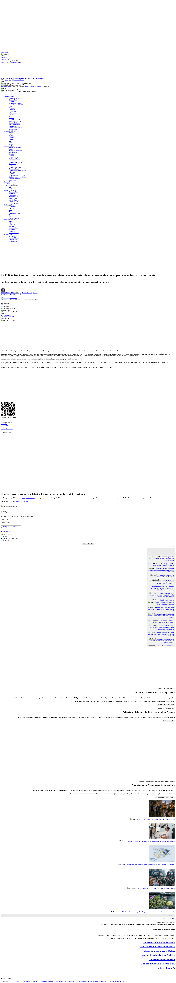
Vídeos (32, 86)
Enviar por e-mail (6, 315)
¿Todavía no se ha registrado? (9, 526)
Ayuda (19, 981)
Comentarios (13, 298)
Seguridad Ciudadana (7, 429)
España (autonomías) (15, 178)
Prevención (4, 424)
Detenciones (4, 425)
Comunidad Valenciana (15, 162)
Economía (7, 182)
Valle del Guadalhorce (15, 127)
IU (9, 211)
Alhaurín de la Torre (15, 98)
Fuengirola (12, 108)
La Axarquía (12, 111)
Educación (12, 224)
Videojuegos (12, 229)
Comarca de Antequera (15, 103)
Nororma (11, 118)
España (6, 146)
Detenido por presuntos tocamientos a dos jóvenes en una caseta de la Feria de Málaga (161, 558)
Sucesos (11, 221)
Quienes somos (35, 981)
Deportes (7, 183)
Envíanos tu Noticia (46, 981)
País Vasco (12, 172)
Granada (11, 137)
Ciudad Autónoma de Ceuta (17, 175)
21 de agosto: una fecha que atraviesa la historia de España (165, 576)
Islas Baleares (13, 152)
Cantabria (11, 155)
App (10, 80)
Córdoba (11, 136)
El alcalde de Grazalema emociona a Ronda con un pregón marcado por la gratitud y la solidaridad (161, 581)
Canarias (11, 154)
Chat (2, 80)
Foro (6, 80)
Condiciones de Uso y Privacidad (77, 981)
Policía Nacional (13, 196)
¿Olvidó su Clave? (6, 531)
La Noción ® (4, 981)
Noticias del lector (14, 238)
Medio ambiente (13, 228)
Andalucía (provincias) (15, 147)
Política (6, 205)
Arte (10, 187)
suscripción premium (28, 498)
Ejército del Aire (13, 201)
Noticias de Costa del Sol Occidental (158, 964)
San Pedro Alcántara (18, 86)
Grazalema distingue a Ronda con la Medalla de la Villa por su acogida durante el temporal (162, 640)
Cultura (11, 188)
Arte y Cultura (8, 185)
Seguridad (7, 190)
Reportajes (12, 236)
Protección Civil (13, 192)
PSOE (10, 216)
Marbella (11, 114)
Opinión (7, 234)
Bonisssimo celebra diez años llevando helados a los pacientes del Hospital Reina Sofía (161, 570)
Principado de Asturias (15, 150)
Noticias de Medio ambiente (162, 959)
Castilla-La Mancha (14, 159)
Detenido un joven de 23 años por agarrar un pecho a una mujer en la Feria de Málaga (161, 634)
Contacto (55, 981)
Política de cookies (93, 981)
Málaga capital (13, 113)
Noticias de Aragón (166, 968)
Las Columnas (13, 239)
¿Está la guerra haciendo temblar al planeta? (167, 600)
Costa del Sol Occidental (16, 105)
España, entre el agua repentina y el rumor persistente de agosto (165, 603)
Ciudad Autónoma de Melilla (17, 177)
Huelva (11, 139)
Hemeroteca (45, 86)
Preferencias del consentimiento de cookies (111, 981)
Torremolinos (12, 126)
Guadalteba (12, 109)
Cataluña (11, 160)
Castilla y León (13, 157)
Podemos (11, 208)
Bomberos (12, 193)
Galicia (11, 165)
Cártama (11, 101)
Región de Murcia (14, 169)
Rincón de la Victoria (15, 119)
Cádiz (10, 134)
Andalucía (7, 131)
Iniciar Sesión (5, 59)
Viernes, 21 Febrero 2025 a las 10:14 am (12, 294)
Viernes (3, 427)
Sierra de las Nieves (14, 124)
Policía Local (12, 195)
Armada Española (14, 200)
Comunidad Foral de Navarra (17, 170)
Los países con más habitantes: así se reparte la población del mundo (163, 564)
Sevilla (11, 144)
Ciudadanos (12, 206)
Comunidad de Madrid (15, 167)
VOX (10, 210)
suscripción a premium (22, 501)
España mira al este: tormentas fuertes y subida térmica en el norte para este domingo (161, 615)
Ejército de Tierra (14, 203)
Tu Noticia (38, 86)
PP (9, 215)
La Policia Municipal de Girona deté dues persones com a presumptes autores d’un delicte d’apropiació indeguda (162, 588)
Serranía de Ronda (14, 123)
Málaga (6, 96)
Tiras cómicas (13, 241)
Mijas (10, 116)
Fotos (27, 86)
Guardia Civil (13, 198)
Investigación (12, 226)
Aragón (11, 149)
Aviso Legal (62, 981)
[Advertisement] (56, 13)
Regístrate (4, 57)
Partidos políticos (14, 218)
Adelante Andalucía (14, 213)
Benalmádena (13, 100)
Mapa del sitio (26, 981)
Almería (11, 132)
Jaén (10, 141)
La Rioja (11, 173)
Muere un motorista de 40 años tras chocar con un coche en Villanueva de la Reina (161, 609)
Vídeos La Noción (6, 86)
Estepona (11, 106)
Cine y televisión (14, 233)
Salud (10, 223)
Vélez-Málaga (13, 129)
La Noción (4, 78)
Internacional (12, 180)
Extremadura (12, 164)
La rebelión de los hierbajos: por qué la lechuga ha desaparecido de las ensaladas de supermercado (162, 595)
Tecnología (12, 231)
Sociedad (7, 219)
